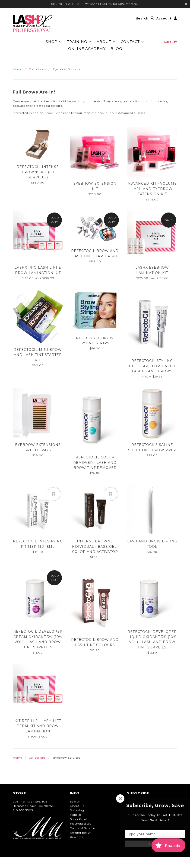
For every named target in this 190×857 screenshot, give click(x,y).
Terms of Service (82, 828)
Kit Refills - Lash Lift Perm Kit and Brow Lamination (38, 726)
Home (17, 69)
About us (77, 806)
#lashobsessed (81, 823)
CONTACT (131, 41)
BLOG (116, 48)
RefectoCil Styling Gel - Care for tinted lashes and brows (152, 366)
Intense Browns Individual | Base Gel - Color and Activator (95, 546)
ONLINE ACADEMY (87, 48)
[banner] (32, 23)
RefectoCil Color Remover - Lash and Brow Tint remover (95, 462)
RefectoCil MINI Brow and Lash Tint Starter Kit (38, 355)
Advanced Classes (131, 113)
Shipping (77, 810)
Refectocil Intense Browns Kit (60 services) (38, 172)
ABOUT (104, 41)
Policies (76, 814)
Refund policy (80, 832)
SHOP (52, 41)
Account (163, 18)
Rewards (76, 837)
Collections (37, 69)
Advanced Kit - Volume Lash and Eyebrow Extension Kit (152, 188)
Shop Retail (79, 819)
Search (142, 18)
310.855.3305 (23, 810)
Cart (168, 41)
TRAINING (77, 41)
